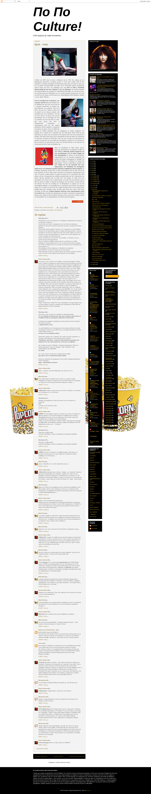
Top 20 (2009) (108, 413)
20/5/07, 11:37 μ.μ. (44, 573)
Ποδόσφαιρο (108, 353)
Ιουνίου (94, 187)
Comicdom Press (94, 404)
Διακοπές (107, 318)
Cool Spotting (93, 436)
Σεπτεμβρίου (95, 181)
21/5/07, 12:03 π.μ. (44, 586)
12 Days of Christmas (110, 287)
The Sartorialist (93, 293)
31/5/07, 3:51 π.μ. (43, 720)
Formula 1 (107, 392)
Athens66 (92, 457)
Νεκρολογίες (108, 343)
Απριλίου (94, 262)
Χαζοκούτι (107, 381)
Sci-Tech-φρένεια (109, 399)
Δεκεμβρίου (94, 176)
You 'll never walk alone (97, 258)
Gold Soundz (92, 471)
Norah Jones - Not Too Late (98, 254)
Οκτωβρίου (94, 179)
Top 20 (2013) (108, 422)
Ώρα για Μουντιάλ (109, 383)
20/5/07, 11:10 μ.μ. (44, 546)
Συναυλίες (107, 372)
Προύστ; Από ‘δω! (96, 201)
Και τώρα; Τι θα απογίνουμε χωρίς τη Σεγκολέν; (102, 227)
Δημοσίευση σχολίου (42, 748)
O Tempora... (108, 397)
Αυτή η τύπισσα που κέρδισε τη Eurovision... (101, 203)
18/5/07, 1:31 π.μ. (43, 384)
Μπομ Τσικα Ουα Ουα (94, 509)
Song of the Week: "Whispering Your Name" (94, 328)
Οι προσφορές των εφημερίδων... (104, 100)
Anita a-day (107, 385)
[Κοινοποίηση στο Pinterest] (67, 208)
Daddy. (91, 318)
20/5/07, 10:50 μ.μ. (44, 531)
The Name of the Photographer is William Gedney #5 (94, 310)
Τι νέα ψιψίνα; (108, 375)
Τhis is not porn (93, 516)
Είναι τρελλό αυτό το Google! (98, 229)
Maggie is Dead (93, 476)
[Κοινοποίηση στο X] (64, 208)
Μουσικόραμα (58, 210)
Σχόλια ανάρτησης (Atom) (63, 762)
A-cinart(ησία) (93, 455)
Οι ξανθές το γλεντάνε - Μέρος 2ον (104, 108)
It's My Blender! (93, 474)
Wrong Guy (42, 680)
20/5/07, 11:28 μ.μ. (44, 556)
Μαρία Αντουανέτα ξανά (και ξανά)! (99, 231)
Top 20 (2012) (108, 420)
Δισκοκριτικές (50, 210)
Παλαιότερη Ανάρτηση (76, 756)
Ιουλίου (94, 185)
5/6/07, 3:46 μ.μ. (43, 745)
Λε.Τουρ (91, 505)
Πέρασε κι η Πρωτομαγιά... (97, 256)
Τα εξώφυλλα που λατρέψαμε (98, 235)
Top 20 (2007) (108, 408)
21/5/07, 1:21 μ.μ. (43, 608)
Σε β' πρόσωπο (108, 363)
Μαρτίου (94, 264)
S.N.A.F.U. (92, 491)
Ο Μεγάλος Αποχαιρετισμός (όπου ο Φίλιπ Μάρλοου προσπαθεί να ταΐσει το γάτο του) (106, 126)
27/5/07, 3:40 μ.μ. (43, 656)
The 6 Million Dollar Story (95, 493)
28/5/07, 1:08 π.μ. (43, 676)
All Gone (92, 284)
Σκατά (106, 368)
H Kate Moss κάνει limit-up (97, 197)
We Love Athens (93, 495)
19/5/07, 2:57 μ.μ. (43, 436)
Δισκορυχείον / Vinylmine (95, 502)
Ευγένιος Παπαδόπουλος (97, 243)
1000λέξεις (107, 285)
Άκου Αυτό (92, 498)
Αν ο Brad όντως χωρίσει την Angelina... (100, 233)
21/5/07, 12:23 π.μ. (44, 596)
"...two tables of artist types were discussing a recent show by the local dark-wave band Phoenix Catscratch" (106, 86)
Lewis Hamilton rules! (96, 206)
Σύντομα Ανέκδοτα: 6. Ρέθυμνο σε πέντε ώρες (102, 195)
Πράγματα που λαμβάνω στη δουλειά (93, 371)
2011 (92, 166)
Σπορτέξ (107, 370)
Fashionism (92, 469)
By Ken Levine (93, 464)
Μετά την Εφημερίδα (94, 507)
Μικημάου (107, 338)
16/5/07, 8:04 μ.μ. (43, 255)
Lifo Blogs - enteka (94, 431)
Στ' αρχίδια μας (93, 514)
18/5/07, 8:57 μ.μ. (43, 426)
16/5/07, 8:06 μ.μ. (43, 308)
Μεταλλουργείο (108, 333)
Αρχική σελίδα (58, 756)
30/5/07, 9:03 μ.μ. (43, 703)
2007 (92, 174)
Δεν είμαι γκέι (108, 316)
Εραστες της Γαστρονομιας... (47, 630)
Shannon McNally (93, 355)
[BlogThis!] (62, 208)
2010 (92, 168)
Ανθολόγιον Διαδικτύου (110, 294)
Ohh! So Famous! (93, 484)
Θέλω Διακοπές (108, 327)
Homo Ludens (43, 259)
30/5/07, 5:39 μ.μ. (43, 693)
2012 (92, 164)
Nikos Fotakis (94, 528)
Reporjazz (92, 489)
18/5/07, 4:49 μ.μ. (43, 394)
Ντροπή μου (108, 345)
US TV (91, 391)
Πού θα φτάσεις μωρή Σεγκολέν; (99, 260)
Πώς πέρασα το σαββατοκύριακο (108, 359)
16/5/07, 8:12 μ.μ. (43, 364)
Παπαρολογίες (108, 351)
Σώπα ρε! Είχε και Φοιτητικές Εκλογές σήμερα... (102, 225)
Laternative (92, 345)
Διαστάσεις (92, 422)
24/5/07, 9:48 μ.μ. (43, 639)
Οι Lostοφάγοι (95, 193)
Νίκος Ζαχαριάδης (93, 511)
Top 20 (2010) (108, 415)
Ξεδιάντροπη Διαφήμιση (110, 347)
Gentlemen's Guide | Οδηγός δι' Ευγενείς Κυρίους (94, 382)
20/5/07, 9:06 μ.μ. (43, 466)
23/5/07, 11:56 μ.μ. (44, 626)
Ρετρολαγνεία (108, 361)
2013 (92, 163)
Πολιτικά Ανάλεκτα (109, 355)
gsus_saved (93, 317)
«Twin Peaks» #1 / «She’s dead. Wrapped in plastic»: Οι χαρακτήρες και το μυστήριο (94, 395)
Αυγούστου (94, 183)
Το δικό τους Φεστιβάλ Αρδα (98, 224)
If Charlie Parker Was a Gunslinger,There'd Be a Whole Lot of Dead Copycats (94, 305)
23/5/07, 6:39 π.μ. (43, 616)
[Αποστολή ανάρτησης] (57, 207)
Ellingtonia (107, 390)
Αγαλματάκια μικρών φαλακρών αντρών (109, 292)
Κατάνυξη (107, 329)
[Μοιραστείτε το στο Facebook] (65, 208)
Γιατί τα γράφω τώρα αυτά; (110, 309)
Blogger (88, 790)
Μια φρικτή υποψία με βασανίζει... (97, 133)
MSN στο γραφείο (109, 394)
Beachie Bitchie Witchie (94, 462)
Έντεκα (91, 500)
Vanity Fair (92, 336)
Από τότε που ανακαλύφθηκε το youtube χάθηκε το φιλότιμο (109, 300)
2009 (92, 170)
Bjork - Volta (94, 199)
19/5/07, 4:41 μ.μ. (43, 458)
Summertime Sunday (109, 401)
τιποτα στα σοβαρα (94, 361)
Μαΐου (93, 189)
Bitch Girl (41, 376)
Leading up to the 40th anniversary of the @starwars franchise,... (94, 338)
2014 (92, 161)
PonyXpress (92, 486)
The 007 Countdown (109, 403)
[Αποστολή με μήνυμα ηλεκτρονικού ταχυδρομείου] (60, 208)
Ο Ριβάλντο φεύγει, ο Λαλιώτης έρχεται (100, 205)
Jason (40, 643)
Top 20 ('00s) (108, 406)
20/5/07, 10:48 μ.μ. (44, 523)
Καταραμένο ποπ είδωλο (95, 94)
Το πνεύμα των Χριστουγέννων (108, 378)
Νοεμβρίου (94, 177)
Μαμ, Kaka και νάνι (96, 245)
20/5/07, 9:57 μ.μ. (43, 481)
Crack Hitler (92, 467)
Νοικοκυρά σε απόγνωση (102, 147)
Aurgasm (92, 354)
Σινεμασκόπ (108, 366)
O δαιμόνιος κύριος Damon (97, 239)
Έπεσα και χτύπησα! (96, 237)
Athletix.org (92, 460)
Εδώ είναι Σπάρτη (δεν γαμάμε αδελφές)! (100, 247)
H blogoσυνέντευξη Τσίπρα (102, 139)
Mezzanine (92, 482)
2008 (92, 172)
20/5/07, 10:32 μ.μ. (44, 494)
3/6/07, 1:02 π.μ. (43, 736)
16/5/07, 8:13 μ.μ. (43, 373)
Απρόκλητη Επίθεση (109, 304)
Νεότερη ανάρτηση (41, 756)
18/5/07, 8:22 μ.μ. (43, 408)
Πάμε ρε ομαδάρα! (96, 252)
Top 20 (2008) (108, 410)
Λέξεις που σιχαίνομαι (109, 331)
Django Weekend (109, 387)
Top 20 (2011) (108, 417)
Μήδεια (106, 336)
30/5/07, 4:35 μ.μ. (43, 685)
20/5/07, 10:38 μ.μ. (44, 509)
